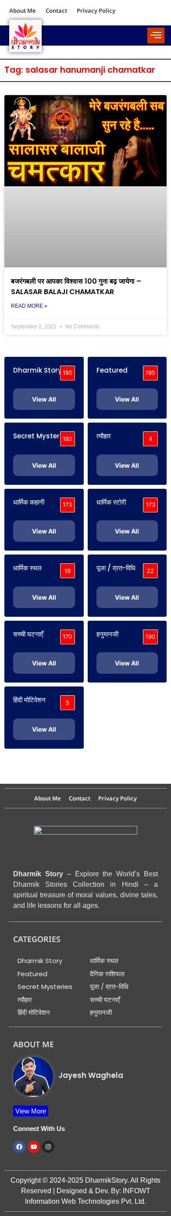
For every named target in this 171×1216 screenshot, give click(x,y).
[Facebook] (19, 1147)
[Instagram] (48, 1147)
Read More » (29, 306)
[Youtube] (34, 1147)
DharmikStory (106, 1180)
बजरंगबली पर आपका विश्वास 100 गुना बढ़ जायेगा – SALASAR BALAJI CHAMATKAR (76, 286)
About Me (22, 10)
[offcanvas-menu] (155, 35)
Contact (56, 10)
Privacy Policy (96, 10)
